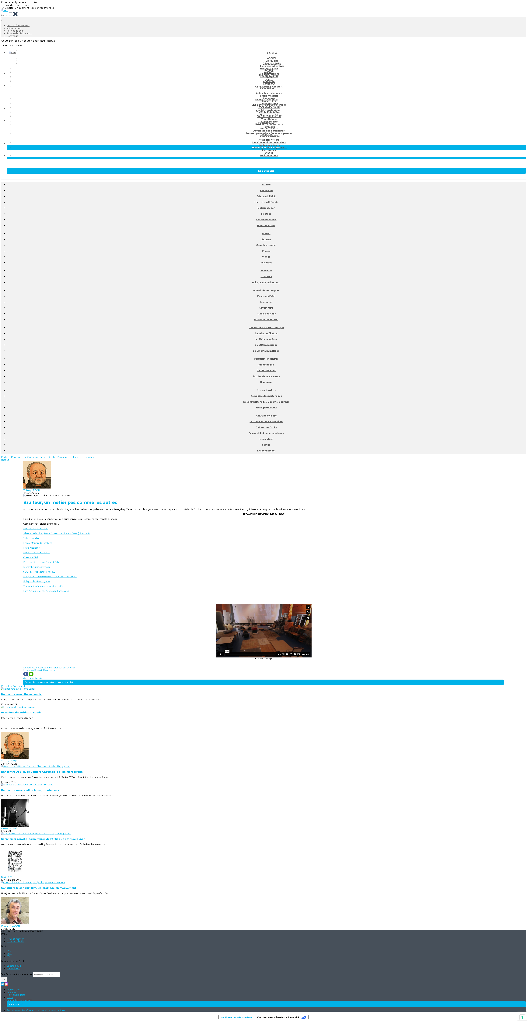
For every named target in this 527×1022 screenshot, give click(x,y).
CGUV (10, 997)
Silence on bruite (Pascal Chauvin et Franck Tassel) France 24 (56, 533)
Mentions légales (16, 995)
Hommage (12, 36)
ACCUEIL (272, 58)
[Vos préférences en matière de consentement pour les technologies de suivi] (522, 1017)
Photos (269, 77)
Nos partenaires (269, 128)
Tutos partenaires (269, 136)
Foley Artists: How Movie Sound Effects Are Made (50, 576)
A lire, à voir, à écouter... (266, 282)
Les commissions (266, 219)
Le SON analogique (266, 339)
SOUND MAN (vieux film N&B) (39, 572)
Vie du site (266, 190)
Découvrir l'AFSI (266, 196)
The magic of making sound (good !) (43, 586)
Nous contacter (266, 225)
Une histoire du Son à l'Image (269, 105)
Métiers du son (266, 208)
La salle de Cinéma (269, 107)
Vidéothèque (14, 28)
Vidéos (266, 257)
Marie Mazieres (31, 548)
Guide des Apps (266, 313)
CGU (9, 956)
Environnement (269, 155)
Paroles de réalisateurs (19, 33)
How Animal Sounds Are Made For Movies (46, 591)
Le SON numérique (269, 112)
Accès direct (13, 968)
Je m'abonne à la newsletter (17, 974)
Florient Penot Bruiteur (36, 552)
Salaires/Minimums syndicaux (266, 433)
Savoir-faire (269, 101)
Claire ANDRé (30, 557)
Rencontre (49, 670)
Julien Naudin (31, 538)
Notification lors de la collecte (237, 1017)
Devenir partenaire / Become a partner (266, 402)
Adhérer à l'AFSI (15, 941)
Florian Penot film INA (35, 528)
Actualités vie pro (269, 140)
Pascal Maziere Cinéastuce (37, 543)
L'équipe (266, 214)
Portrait (38, 670)
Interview (28, 670)
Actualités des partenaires (269, 130)
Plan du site (13, 989)
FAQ (9, 951)
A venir (269, 70)
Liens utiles (269, 150)
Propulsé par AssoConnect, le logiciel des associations (36, 1010)
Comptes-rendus (266, 245)
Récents (269, 72)
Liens (9, 953)
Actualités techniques (269, 93)
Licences (11, 992)
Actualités (269, 81)
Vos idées (266, 262)
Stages (269, 153)
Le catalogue (14, 966)
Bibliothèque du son (266, 319)
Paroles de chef (15, 30)
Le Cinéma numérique (266, 351)
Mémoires (266, 302)
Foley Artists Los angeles (36, 581)
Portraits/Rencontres (18, 25)
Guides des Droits (269, 145)
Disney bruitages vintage (37, 567)
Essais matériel (269, 95)
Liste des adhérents (272, 66)
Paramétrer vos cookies (19, 1000)
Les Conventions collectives (269, 142)
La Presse (269, 84)
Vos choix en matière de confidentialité (278, 1017)
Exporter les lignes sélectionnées (19, 2)
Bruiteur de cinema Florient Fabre (42, 562)
